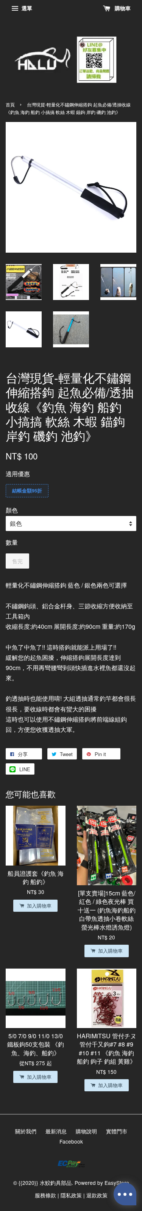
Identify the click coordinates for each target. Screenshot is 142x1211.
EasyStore (117, 1182)
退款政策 (97, 1195)
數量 (12, 542)
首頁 (10, 104)
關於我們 (25, 1131)
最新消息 (56, 1131)
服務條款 (45, 1195)
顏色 (12, 510)
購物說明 (86, 1131)
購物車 (122, 8)
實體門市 (116, 1131)
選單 (26, 8)
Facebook (71, 1141)
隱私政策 (71, 1195)
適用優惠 (18, 473)
